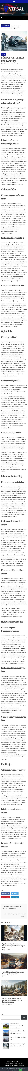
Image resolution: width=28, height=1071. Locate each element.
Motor (3, 54)
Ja (20, 1069)
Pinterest (6, 897)
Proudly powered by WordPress (14, 1063)
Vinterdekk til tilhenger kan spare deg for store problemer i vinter (13, 973)
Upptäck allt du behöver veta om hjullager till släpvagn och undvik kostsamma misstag (12, 1000)
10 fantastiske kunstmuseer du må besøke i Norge (16, 1026)
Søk (2, 1014)
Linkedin (15, 897)
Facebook (6, 893)
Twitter (15, 893)
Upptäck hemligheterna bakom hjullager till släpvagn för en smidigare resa (13, 945)
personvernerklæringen (12, 1069)
